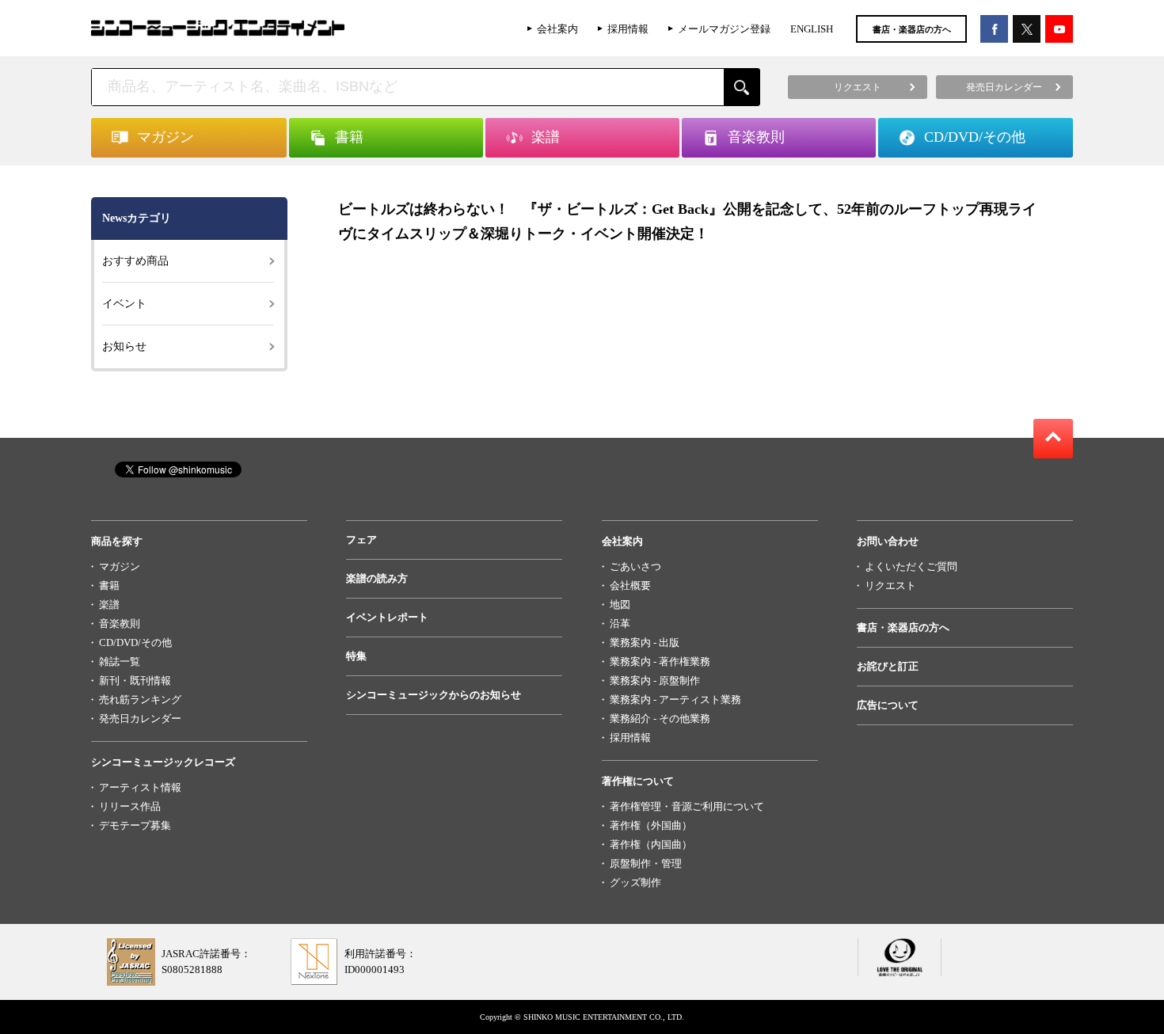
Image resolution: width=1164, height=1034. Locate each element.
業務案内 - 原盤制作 (655, 680)
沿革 (620, 623)
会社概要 (630, 585)
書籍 (109, 585)
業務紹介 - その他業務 (660, 718)
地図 (620, 604)
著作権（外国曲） (651, 825)
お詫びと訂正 (888, 666)
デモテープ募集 (135, 825)
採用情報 (628, 29)
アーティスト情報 (140, 787)
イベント (124, 304)
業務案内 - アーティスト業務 (675, 699)
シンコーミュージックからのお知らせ (433, 695)
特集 (356, 656)
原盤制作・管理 (646, 863)
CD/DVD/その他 (135, 642)
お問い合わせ (888, 541)
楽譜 (109, 604)
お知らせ (124, 346)
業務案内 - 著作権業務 (660, 661)
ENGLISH (811, 29)
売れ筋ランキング (140, 699)
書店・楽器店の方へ (912, 29)
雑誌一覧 (119, 661)
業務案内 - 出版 (644, 642)
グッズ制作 (635, 882)
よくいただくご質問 (911, 566)
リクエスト (890, 585)
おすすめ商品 (135, 261)
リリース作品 (130, 806)
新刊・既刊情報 (135, 680)
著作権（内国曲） (651, 844)
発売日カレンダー (140, 718)
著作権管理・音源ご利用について (687, 806)
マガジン (119, 566)
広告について (888, 705)
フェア (361, 540)
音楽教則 (119, 623)
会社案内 (557, 29)
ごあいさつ (635, 566)
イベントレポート (387, 617)
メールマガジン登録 (724, 29)
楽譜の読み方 (377, 578)
